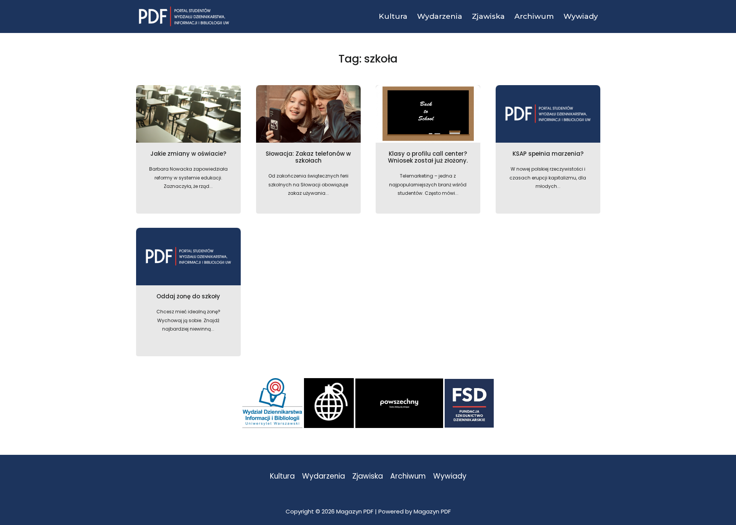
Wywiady (450, 476)
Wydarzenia (323, 476)
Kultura (282, 476)
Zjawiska (367, 476)
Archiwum (408, 476)
